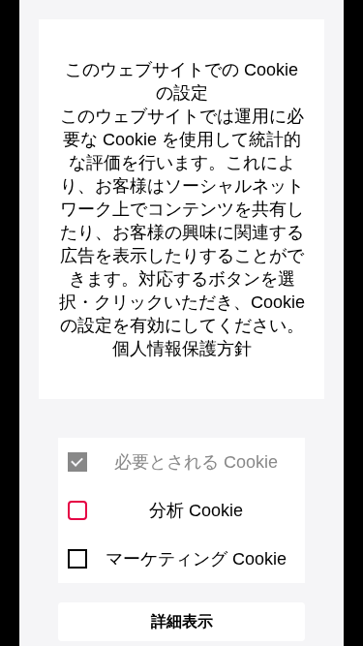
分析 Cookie (196, 510)
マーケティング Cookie (196, 559)
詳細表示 (182, 621)
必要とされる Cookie (196, 462)
